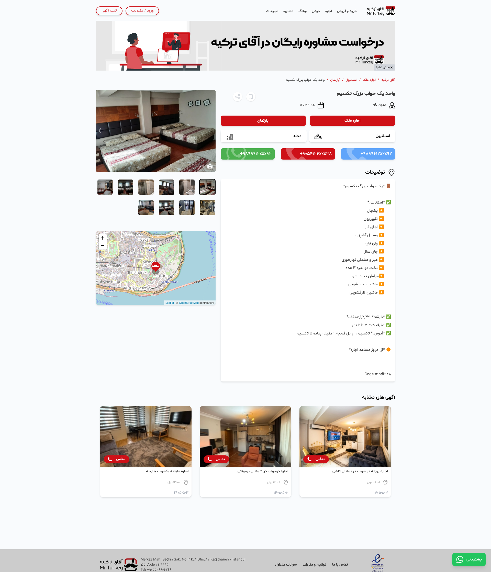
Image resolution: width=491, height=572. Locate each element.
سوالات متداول (286, 564)
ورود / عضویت (142, 10)
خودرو (316, 11)
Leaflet (169, 302)
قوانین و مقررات (314, 564)
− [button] (102, 245)
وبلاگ (302, 11)
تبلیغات (272, 11)
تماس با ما (340, 564)
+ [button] (102, 238)
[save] (250, 96)
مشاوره (288, 11)
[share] (237, 96)
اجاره (328, 11)
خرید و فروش (347, 11)
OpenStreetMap (189, 302)
